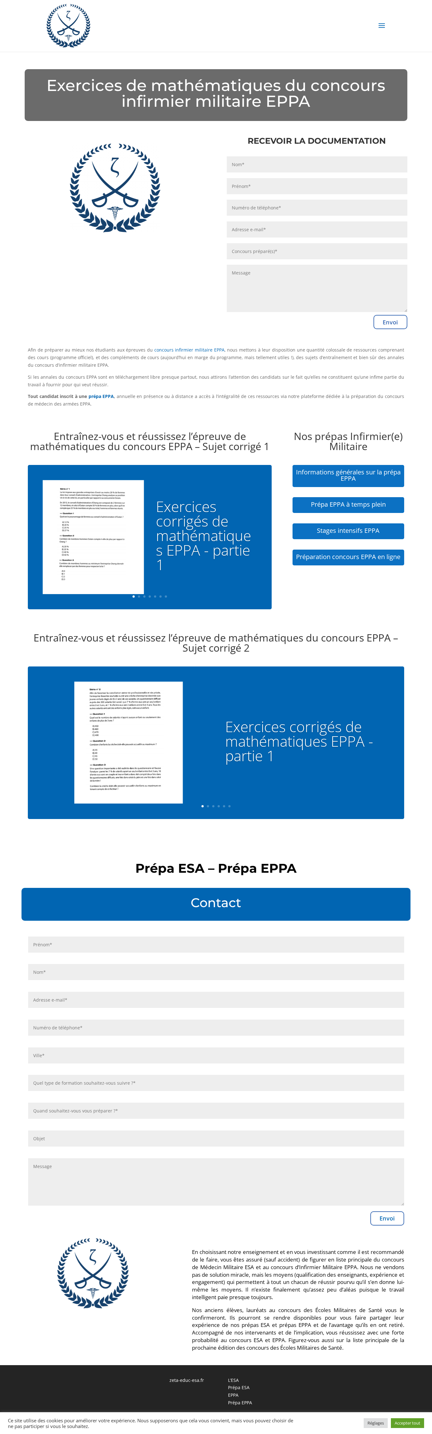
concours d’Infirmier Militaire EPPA (314, 1267)
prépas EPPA (295, 1325)
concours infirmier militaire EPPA (189, 350)
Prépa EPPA (240, 1403)
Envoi (390, 322)
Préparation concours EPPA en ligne (348, 556)
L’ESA (233, 1380)
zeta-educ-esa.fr (187, 1380)
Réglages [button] (375, 1423)
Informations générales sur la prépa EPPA (348, 475)
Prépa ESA (239, 1387)
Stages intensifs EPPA (348, 530)
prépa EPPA (101, 396)
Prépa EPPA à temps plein (348, 504)
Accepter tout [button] (407, 1423)
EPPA (233, 1395)
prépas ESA (256, 1325)
